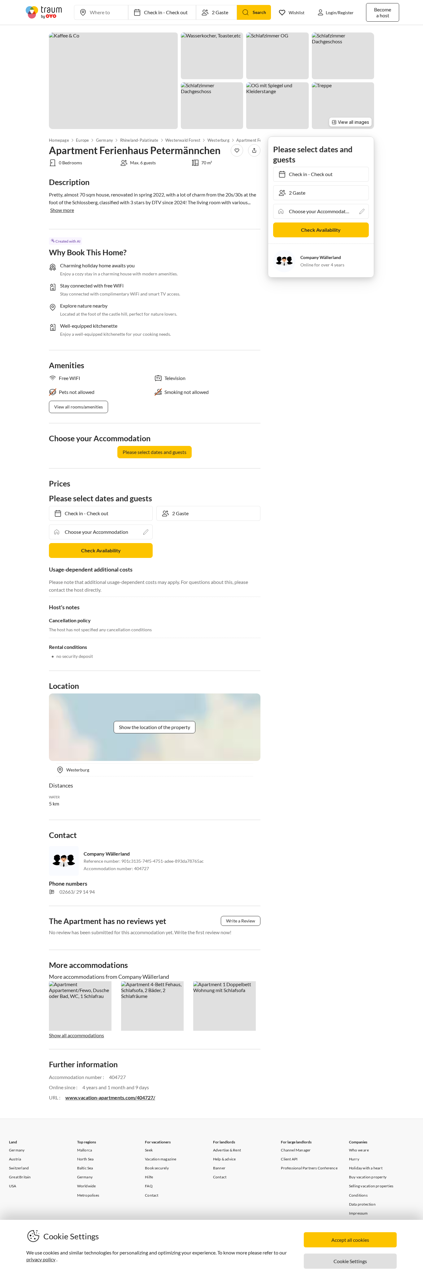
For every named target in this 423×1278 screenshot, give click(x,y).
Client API (289, 1159)
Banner (219, 1168)
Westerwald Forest (182, 140)
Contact (151, 1195)
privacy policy (40, 1259)
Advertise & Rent (227, 1150)
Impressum (358, 1213)
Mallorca (84, 1150)
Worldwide (86, 1186)
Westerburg (218, 140)
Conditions (358, 1195)
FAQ (149, 1186)
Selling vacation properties (371, 1186)
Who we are (359, 1150)
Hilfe (149, 1177)
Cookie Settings (350, 1261)
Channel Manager (296, 1150)
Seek (149, 1150)
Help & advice (224, 1159)
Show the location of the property (154, 727)
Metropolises (88, 1195)
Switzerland (19, 1168)
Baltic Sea (85, 1168)
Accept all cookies (350, 1240)
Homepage (59, 140)
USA (12, 1186)
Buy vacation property (367, 1177)
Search (259, 12)
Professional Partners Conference (309, 1168)
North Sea (85, 1159)
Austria (15, 1159)
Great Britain (20, 1177)
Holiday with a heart (365, 1168)
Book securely (157, 1168)
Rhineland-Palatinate (139, 140)
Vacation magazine (160, 1159)
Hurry (354, 1159)
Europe (82, 140)
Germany (104, 140)
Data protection (362, 1204)
